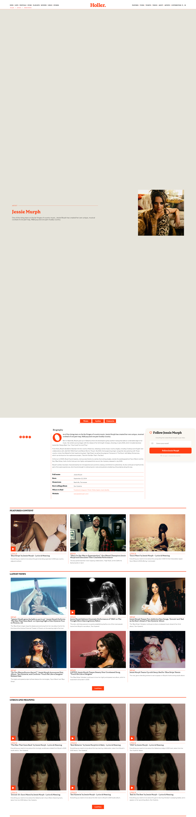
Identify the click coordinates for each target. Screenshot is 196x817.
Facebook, (77, 490)
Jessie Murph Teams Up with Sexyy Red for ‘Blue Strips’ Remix (155, 672)
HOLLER (12, 7)
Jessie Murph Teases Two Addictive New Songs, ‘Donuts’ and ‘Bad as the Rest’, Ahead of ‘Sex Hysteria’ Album (157, 620)
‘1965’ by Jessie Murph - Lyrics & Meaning (147, 745)
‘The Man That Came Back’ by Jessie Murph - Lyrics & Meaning (36, 745)
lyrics (50, 5)
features (135, 5)
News (85, 421)
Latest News (18, 574)
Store (30, 5)
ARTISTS (19, 7)
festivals (23, 5)
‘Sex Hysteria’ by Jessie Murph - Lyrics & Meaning (90, 794)
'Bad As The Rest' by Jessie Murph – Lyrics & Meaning (151, 794)
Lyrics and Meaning (22, 699)
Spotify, (107, 490)
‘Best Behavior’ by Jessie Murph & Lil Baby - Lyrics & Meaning (95, 745)
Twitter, (94, 490)
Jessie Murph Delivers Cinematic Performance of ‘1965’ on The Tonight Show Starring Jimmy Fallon (95, 620)
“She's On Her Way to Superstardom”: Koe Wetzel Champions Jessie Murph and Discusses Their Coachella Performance (98, 556)
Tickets (148, 5)
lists (16, 5)
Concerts (110, 421)
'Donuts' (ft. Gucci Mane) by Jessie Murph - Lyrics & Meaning (35, 795)
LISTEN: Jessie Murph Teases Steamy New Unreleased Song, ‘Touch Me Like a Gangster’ (95, 673)
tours (142, 5)
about (161, 5)
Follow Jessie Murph (170, 450)
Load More (98, 688)
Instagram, (83, 490)
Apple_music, (100, 490)
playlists (36, 5)
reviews (44, 5)
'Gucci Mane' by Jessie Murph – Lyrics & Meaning (150, 556)
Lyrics (98, 421)
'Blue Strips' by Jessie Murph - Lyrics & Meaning (30, 556)
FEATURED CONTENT (21, 510)
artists (167, 5)
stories (56, 5)
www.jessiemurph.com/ (81, 493)
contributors (176, 5)
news (11, 5)
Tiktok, (89, 490)
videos (155, 5)
